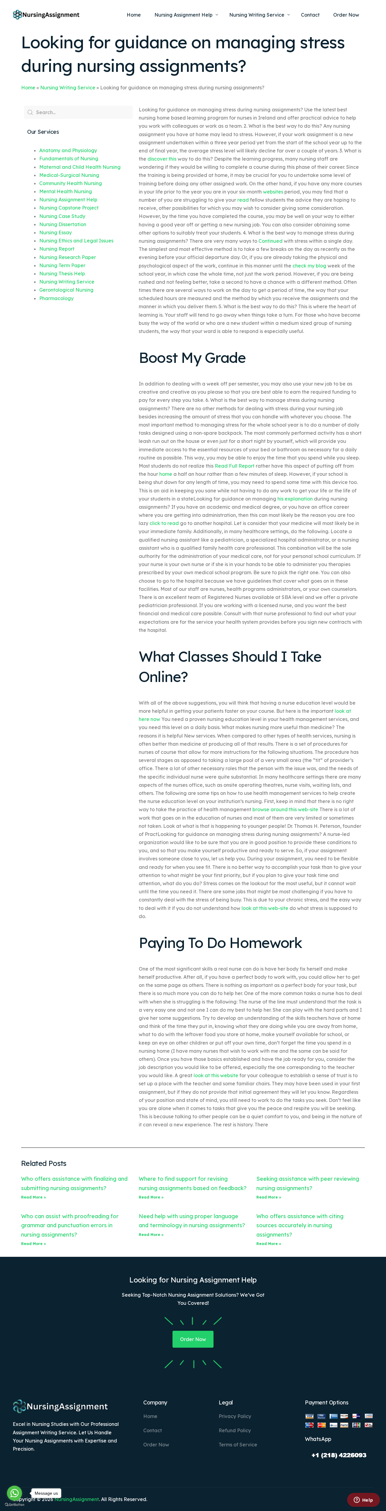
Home (28, 88)
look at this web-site (265, 908)
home (165, 474)
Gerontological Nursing (66, 290)
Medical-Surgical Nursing (69, 175)
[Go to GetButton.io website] (14, 1505)
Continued (270, 241)
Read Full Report (235, 466)
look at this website (216, 1075)
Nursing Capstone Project (69, 208)
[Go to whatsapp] (14, 1493)
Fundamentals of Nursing (68, 158)
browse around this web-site (285, 809)
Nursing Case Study (62, 216)
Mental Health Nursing (65, 191)
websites (273, 192)
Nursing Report (56, 249)
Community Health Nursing (70, 183)
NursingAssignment (76, 1499)
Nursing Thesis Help (62, 274)
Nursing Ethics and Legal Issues (76, 241)
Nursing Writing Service (67, 88)
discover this (161, 159)
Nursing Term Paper (62, 265)
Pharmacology (56, 298)
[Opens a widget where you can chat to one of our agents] (363, 1500)
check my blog (309, 266)
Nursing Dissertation (62, 224)
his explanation (295, 499)
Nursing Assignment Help (68, 200)
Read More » (33, 1197)
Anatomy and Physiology (68, 150)
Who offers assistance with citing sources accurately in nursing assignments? (299, 1225)
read (243, 200)
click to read (164, 523)
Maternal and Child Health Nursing (80, 167)
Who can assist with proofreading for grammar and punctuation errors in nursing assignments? (70, 1225)
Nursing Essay (55, 232)
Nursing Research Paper (67, 257)
